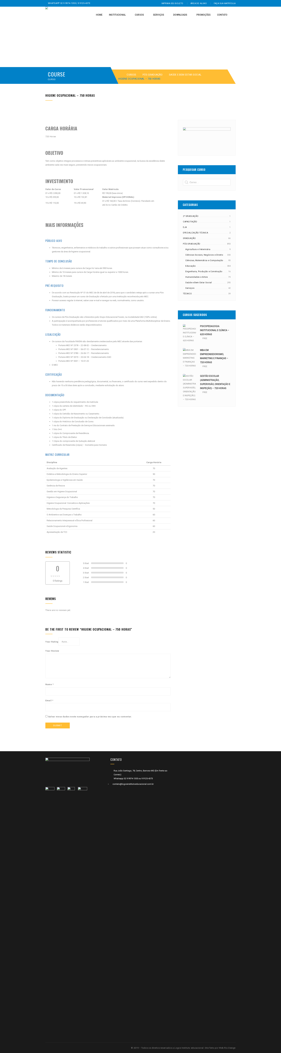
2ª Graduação (190, 216)
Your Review (52, 651)
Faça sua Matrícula (225, 3)
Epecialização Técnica (195, 233)
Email (49, 700)
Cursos (131, 74)
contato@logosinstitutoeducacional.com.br (133, 784)
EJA (185, 227)
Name (49, 684)
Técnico (187, 294)
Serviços (189, 288)
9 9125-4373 (83, 3)
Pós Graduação (152, 74)
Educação (190, 266)
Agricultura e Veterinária (197, 249)
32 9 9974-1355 (68, 3)
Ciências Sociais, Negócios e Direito (204, 255)
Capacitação (190, 222)
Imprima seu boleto (172, 3)
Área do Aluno (198, 3)
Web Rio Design (227, 1048)
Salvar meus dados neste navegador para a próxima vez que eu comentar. (90, 716)
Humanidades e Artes (196, 277)
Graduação (189, 238)
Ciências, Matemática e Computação (204, 260)
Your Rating (51, 642)
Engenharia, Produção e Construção (203, 271)
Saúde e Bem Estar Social (185, 74)
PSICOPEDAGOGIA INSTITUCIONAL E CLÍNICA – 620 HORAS (214, 330)
